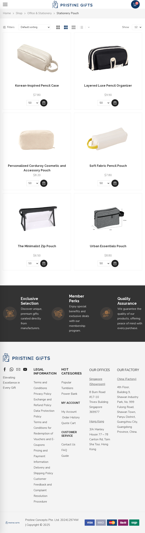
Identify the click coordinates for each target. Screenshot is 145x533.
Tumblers (67, 388)
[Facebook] (5, 369)
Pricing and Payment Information (41, 456)
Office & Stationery (39, 13)
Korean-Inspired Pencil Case (37, 85)
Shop (19, 13)
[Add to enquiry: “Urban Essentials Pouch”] (115, 263)
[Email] (18, 369)
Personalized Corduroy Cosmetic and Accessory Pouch (37, 168)
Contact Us (68, 444)
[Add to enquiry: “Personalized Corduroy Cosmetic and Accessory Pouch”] (43, 183)
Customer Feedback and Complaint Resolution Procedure (43, 490)
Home (7, 13)
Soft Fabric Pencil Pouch (108, 166)
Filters (11, 27)
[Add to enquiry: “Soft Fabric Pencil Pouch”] (115, 183)
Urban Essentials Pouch (108, 246)
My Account (69, 412)
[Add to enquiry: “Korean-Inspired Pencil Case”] (43, 102)
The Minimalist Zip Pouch (37, 246)
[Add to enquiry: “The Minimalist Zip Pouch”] (43, 263)
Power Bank (69, 394)
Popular (66, 382)
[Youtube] (25, 369)
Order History (70, 417)
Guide (65, 456)
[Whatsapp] (11, 369)
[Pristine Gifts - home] (72, 4)
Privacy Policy (42, 394)
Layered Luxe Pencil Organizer (108, 85)
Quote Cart (68, 423)
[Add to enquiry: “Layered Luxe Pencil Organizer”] (115, 102)
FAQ (64, 450)
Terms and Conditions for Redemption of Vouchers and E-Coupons (44, 433)
